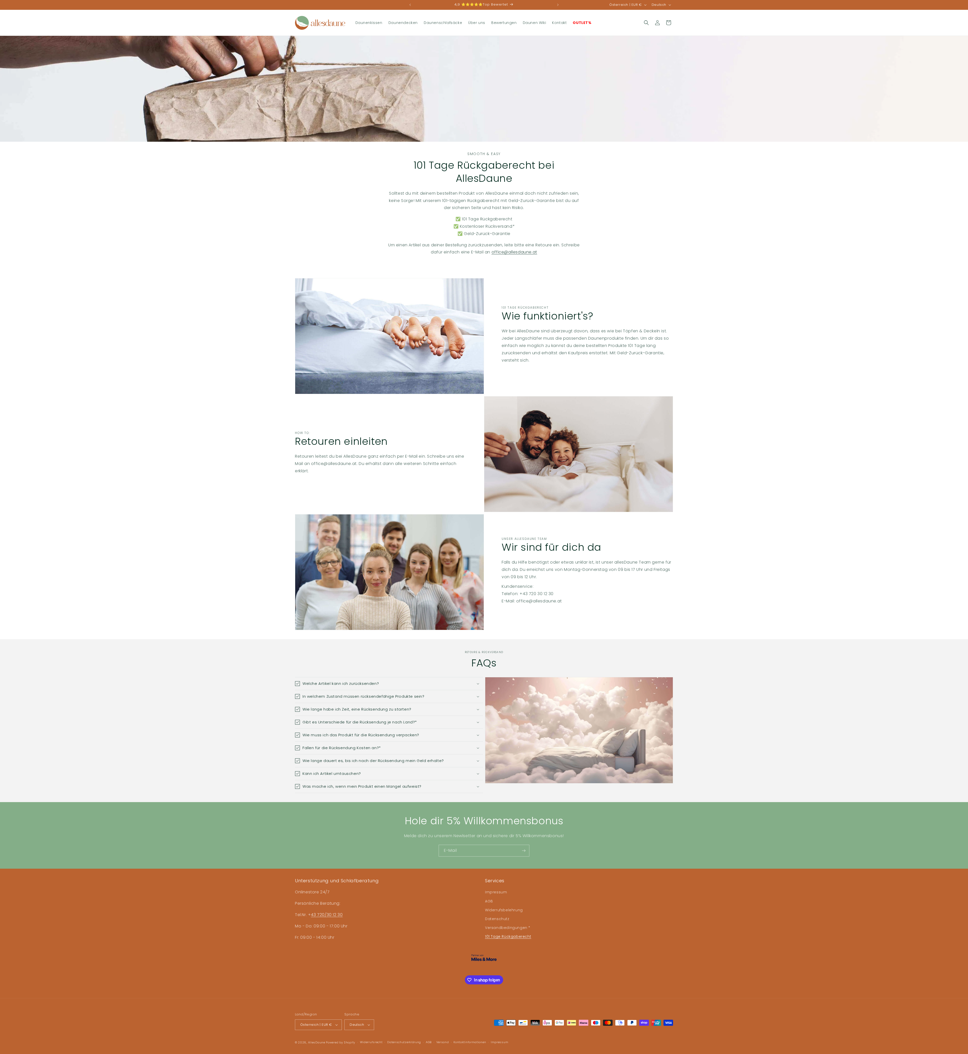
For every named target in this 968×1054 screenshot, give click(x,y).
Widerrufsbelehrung (504, 910)
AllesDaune (316, 1042)
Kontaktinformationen (469, 1042)
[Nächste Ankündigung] (557, 5)
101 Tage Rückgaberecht (508, 936)
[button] (646, 22)
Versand (442, 1042)
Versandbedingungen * (507, 927)
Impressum (496, 892)
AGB (489, 901)
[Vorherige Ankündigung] (410, 5)
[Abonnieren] (523, 851)
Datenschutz (497, 918)
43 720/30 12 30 (327, 915)
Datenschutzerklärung (404, 1042)
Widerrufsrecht (371, 1042)
